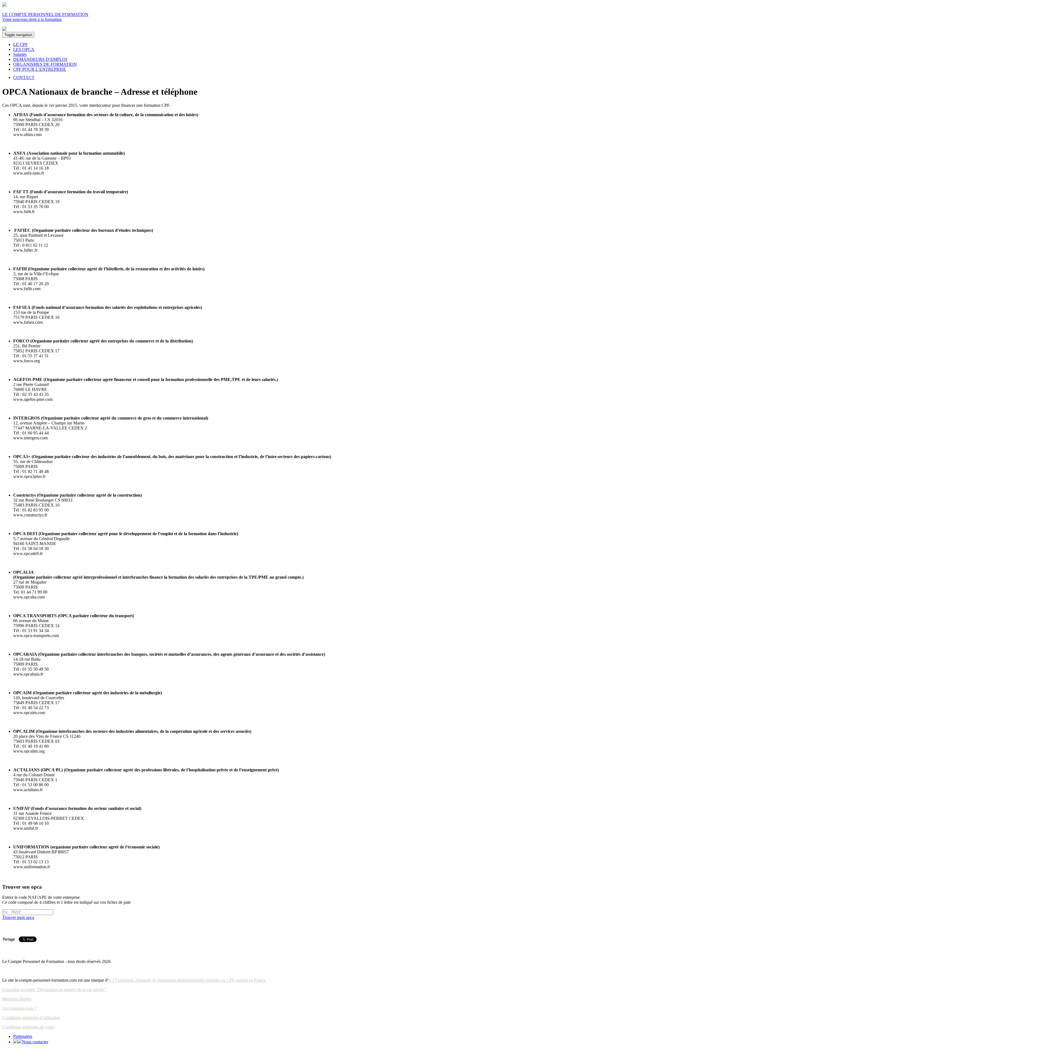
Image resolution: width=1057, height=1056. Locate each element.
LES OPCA (23, 49)
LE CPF (20, 44)
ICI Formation (120, 980)
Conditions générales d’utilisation (31, 1017)
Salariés (20, 54)
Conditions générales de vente (28, 1027)
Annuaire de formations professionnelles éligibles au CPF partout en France (200, 980)
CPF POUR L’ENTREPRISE (39, 69)
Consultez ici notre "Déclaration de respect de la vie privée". (54, 989)
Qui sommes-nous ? (19, 1008)
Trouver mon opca (18, 917)
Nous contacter (35, 1041)
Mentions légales (16, 999)
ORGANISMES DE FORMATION (45, 64)
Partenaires (22, 1036)
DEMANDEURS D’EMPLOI (40, 59)
